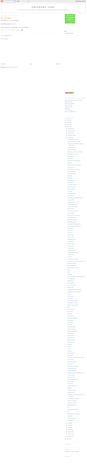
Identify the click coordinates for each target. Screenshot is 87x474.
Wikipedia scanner (72, 390)
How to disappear (71, 187)
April (69, 429)
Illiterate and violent (72, 219)
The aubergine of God (72, 409)
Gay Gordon (70, 383)
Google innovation (72, 329)
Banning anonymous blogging (75, 289)
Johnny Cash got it (72, 418)
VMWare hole (71, 281)
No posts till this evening (73, 267)
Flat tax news (71, 296)
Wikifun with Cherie (72, 386)
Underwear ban (71, 241)
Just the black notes (72, 368)
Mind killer (70, 311)
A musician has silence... (73, 259)
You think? (70, 191)
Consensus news (71, 167)
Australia (70, 257)
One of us (70, 346)
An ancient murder (72, 173)
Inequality (70, 162)
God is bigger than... (72, 193)
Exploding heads (71, 239)
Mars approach (71, 342)
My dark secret (71, 337)
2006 (68, 439)
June (69, 425)
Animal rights (71, 248)
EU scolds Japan (6, 18)
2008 (68, 124)
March (69, 432)
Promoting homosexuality (73, 398)
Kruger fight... (71, 355)
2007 (68, 126)
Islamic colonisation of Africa (74, 141)
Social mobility (71, 283)
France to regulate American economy (76, 276)
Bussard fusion (71, 208)
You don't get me (68, 110)
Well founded (71, 287)
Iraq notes (70, 344)
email (66, 33)
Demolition (67, 108)
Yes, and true (70, 298)
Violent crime (71, 254)
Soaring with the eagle (73, 206)
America (14, 24)
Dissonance (70, 230)
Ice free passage (71, 156)
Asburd (69, 348)
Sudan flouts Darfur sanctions (74, 224)
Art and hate (70, 364)
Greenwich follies (71, 327)
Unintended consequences (74, 414)
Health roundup (71, 340)
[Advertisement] (13, 51)
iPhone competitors (72, 263)
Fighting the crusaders (73, 302)
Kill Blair (70, 388)
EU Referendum (71, 353)
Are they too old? (71, 285)
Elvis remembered (72, 362)
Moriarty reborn (71, 392)
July (69, 423)
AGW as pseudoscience (73, 305)
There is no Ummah (72, 149)
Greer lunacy (70, 228)
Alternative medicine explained (75, 152)
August (69, 137)
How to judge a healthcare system (75, 197)
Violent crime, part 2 (72, 250)
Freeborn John (43, 7)
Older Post (58, 64)
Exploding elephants (72, 318)
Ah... (69, 411)
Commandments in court (73, 202)
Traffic (69, 307)
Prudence (70, 274)
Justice (69, 270)
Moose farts (70, 324)
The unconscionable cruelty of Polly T (73, 100)
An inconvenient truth (73, 300)
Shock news (70, 158)
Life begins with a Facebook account (76, 357)
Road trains (70, 416)
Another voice (71, 235)
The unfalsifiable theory (73, 252)
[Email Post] (21, 29)
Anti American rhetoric (73, 211)
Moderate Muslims (72, 370)
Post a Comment (4, 39)
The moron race (71, 309)
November (70, 130)
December (70, 128)
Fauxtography (71, 213)
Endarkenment (71, 333)
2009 (68, 122)
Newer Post (3, 64)
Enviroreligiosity (71, 147)
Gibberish (70, 176)
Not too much (71, 237)
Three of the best (71, 189)
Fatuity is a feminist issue (70, 111)
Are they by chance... (72, 217)
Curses (69, 294)
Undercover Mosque (72, 400)
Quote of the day (71, 377)
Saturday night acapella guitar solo (75, 372)
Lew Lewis (70, 232)
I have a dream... (71, 195)
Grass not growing (72, 171)
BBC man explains (72, 222)
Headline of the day (72, 405)
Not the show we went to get (74, 215)
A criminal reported (72, 184)
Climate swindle (68, 106)
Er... (68, 407)
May (69, 427)
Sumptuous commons (70, 103)
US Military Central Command (72, 451)
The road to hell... (69, 105)
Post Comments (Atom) (12, 67)
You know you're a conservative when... (76, 261)
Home (31, 64)
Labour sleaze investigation (74, 226)
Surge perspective (72, 180)
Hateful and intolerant (73, 204)
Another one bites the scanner (74, 165)
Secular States (71, 420)
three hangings (10, 20)
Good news (70, 313)
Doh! (69, 272)
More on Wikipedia (72, 265)
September (70, 135)
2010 (68, 120)
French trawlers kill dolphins (74, 292)
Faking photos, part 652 (73, 379)
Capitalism (70, 178)
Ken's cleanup (71, 381)
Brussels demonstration (73, 366)
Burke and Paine (68, 101)
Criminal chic (71, 246)
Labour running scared (73, 139)
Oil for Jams (70, 322)
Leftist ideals (70, 182)
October (70, 133)
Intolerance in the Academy (74, 160)
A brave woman (71, 375)
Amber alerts (70, 359)
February (70, 434)
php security (70, 320)
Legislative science (72, 403)
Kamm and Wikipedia (72, 331)
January (70, 436)
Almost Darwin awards (73, 154)
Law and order (71, 200)
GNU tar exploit (71, 243)
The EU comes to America (73, 169)
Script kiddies (71, 335)
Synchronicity (71, 316)
